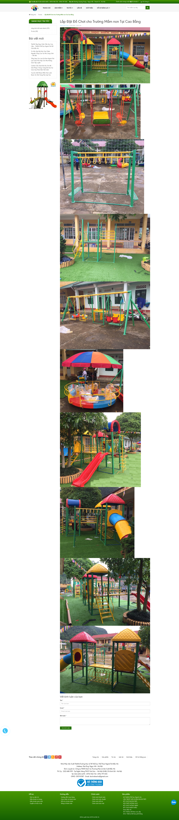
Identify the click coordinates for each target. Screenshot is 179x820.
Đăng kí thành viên (66, 803)
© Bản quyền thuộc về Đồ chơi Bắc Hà (89, 817)
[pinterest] (59, 757)
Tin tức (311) (34, 31)
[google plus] (56, 757)
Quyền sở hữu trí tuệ (36, 803)
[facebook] (45, 757)
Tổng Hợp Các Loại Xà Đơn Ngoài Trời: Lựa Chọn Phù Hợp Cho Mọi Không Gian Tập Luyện (42, 60)
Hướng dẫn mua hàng (68, 797)
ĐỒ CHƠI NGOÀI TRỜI (130, 801)
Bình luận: (63, 716)
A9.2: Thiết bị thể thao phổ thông (133, 814)
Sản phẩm (58, 8)
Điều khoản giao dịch (36, 801)
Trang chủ (46, 8)
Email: (62, 708)
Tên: (61, 700)
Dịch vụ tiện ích (34, 797)
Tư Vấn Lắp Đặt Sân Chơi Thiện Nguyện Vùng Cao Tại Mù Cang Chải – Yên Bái (42, 53)
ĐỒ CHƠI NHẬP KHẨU (130, 807)
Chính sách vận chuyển (99, 799)
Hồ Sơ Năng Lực (103, 8)
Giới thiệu (89, 8)
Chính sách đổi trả (97, 801)
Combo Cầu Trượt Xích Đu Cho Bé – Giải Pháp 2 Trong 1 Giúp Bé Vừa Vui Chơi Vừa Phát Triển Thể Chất (42, 68)
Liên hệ (79, 8)
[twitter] (49, 757)
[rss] (52, 757)
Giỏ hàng (145, 1)
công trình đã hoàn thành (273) (40, 28)
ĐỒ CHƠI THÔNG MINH (130, 805)
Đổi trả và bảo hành (67, 801)
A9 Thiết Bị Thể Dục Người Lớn (132, 797)
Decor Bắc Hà (127, 809)
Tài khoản (134, 1)
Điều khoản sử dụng (36, 799)
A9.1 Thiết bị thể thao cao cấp (132, 812)
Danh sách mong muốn (123, 1)
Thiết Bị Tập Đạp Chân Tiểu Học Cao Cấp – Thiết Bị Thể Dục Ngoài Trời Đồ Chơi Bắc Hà (42, 46)
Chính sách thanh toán (98, 797)
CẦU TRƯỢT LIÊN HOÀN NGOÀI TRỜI (134, 799)
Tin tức (69, 8)
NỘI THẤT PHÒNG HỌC (130, 803)
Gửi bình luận (66, 728)
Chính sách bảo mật (98, 803)
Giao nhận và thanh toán (68, 799)
